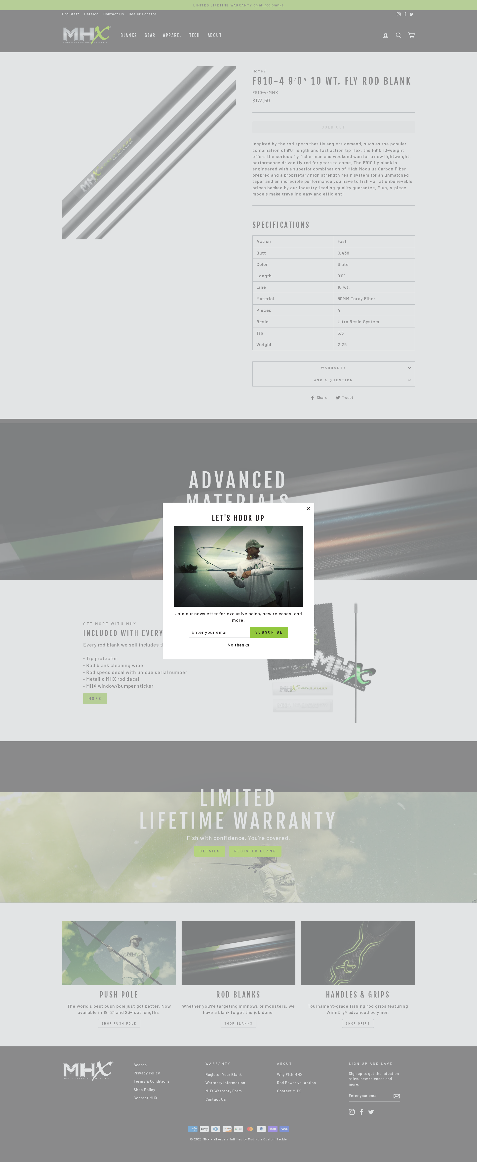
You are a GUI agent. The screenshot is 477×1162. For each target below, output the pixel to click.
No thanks (238, 644)
